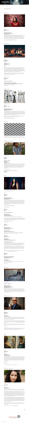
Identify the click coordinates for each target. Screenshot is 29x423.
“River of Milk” (5, 171)
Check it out (6, 137)
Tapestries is (3, 5)
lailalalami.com (16, 405)
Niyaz (5, 175)
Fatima (5, 334)
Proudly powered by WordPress (4, 421)
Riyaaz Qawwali (6, 43)
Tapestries (5, 2)
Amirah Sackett (6, 89)
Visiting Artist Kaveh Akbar (8, 141)
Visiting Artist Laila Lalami (8, 368)
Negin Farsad (6, 13)
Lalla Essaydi (6, 267)
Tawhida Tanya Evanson (6, 246)
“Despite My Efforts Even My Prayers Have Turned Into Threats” (10, 170)
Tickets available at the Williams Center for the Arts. (9, 205)
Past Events (7, 5)
